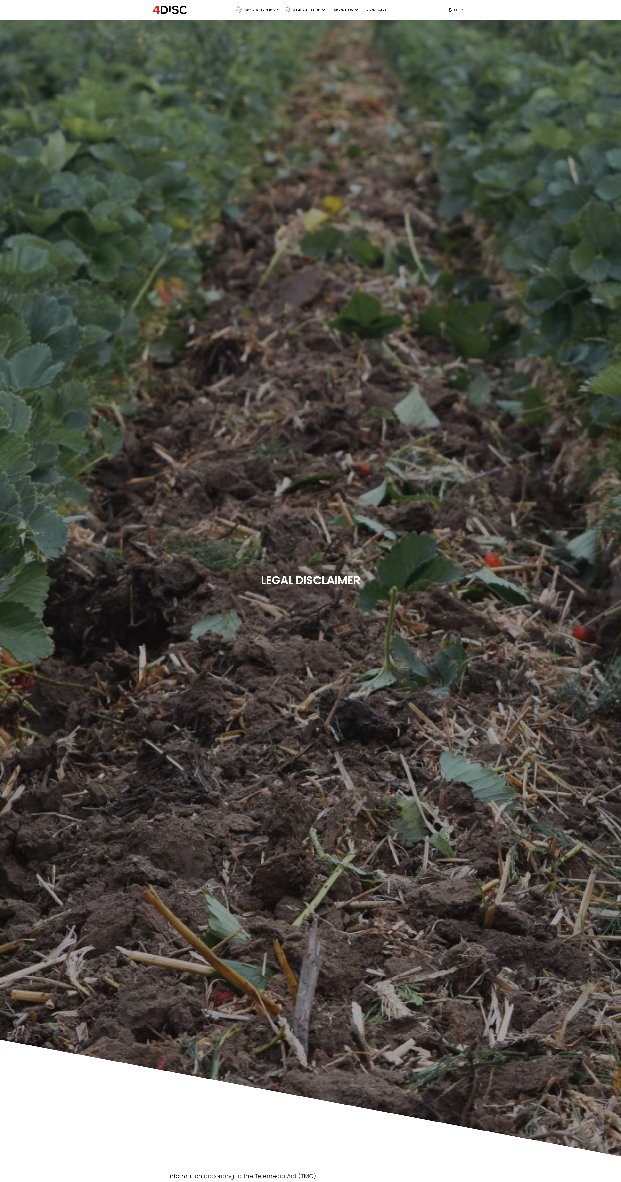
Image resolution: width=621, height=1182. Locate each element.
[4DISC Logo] (170, 10)
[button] (278, 10)
